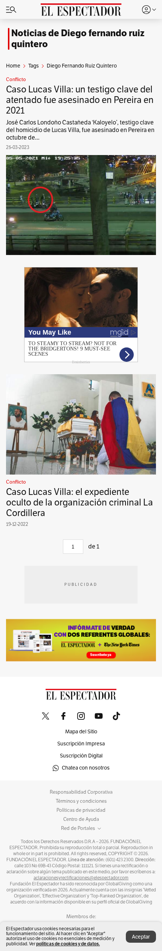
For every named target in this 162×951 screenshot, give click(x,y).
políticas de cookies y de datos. (68, 943)
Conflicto (16, 80)
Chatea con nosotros (86, 768)
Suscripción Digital (81, 756)
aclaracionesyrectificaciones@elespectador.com (81, 877)
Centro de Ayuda (81, 819)
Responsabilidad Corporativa (81, 792)
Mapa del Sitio (81, 731)
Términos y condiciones (81, 801)
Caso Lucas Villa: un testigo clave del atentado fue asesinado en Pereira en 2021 (80, 100)
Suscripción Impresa (81, 744)
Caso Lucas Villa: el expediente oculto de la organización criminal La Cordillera (79, 502)
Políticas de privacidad (81, 810)
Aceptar (141, 937)
